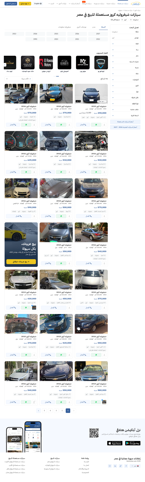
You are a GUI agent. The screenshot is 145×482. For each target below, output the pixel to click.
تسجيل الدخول (11, 3)
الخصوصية (85, 472)
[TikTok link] (120, 466)
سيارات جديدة (111, 3)
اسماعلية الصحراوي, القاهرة (62, 347)
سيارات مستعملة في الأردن (17, 465)
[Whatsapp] (96, 125)
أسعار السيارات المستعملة (125, 122)
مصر (135, 466)
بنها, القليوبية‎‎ (31, 211)
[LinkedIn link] (115, 466)
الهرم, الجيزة (31, 303)
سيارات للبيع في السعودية (52, 469)
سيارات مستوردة (99, 3)
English (37, 4)
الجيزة (102, 255)
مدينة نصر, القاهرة (65, 255)
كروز (87, 117)
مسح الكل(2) (115, 20)
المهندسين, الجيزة (99, 303)
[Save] (77, 86)
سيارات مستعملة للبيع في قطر (16, 469)
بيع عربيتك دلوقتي (20, 261)
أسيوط (67, 211)
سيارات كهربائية (87, 3)
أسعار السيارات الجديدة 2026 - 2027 (125, 127)
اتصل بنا (86, 465)
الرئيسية (86, 461)
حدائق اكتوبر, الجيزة (64, 394)
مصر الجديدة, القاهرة (99, 211)
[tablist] (56, 27)
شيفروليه (92, 117)
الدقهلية (32, 117)
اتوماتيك (14, 211)
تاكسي (82, 303)
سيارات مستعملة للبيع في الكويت (15, 461)
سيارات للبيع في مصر (53, 461)
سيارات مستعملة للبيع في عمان (15, 472)
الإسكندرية (66, 117)
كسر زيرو (46, 255)
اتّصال (82, 124)
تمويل (83, 117)
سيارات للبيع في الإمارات (52, 465)
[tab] (103, 27)
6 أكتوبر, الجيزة (100, 117)
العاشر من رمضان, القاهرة (63, 303)
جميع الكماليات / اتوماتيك (99, 167)
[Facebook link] (126, 466)
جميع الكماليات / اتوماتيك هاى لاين (27, 120)
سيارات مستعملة (123, 3)
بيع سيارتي (24, 3)
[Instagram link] (110, 466)
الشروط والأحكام (84, 469)
